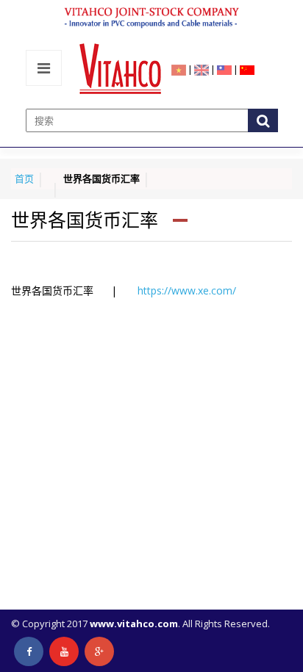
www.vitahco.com (134, 623)
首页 (24, 178)
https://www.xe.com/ (187, 290)
